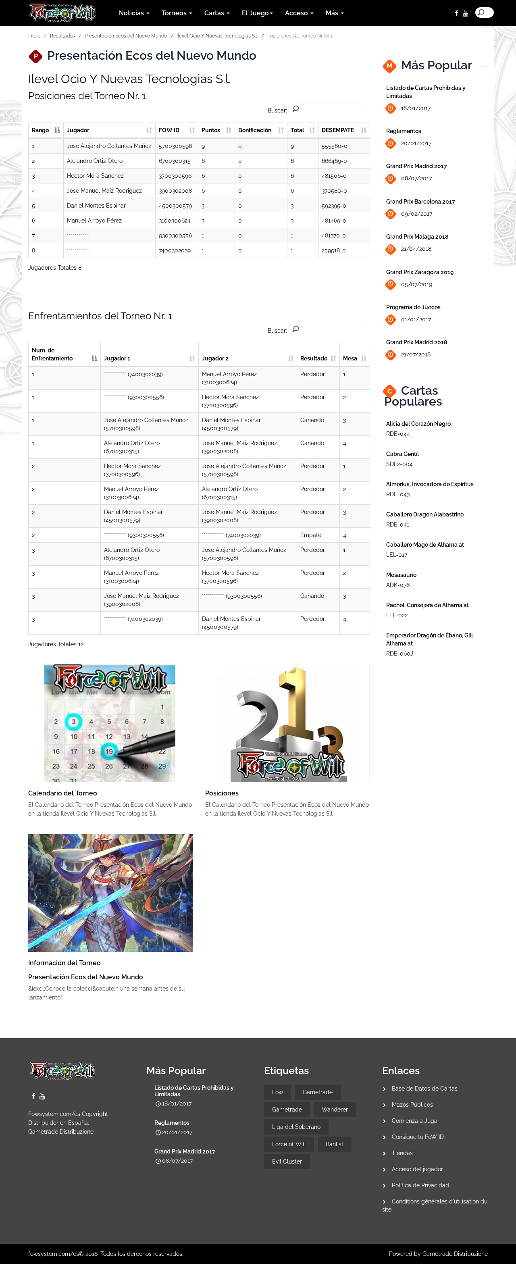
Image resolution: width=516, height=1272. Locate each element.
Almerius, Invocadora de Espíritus (430, 484)
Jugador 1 (117, 358)
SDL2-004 (399, 464)
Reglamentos (403, 131)
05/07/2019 (416, 284)
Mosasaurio (401, 575)
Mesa (350, 358)
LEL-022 (397, 615)
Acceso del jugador (417, 1169)
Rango (40, 130)
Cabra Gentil (402, 454)
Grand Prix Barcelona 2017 (420, 201)
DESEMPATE (338, 130)
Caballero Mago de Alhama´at (425, 544)
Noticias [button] (132, 13)
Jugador (78, 130)
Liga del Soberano (296, 1127)
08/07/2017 (416, 178)
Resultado (313, 358)
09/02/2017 (416, 213)
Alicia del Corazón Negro (418, 424)
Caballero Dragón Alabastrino (425, 514)
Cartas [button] (215, 13)
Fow (277, 1092)
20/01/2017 (416, 143)
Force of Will (289, 1144)
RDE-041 (397, 524)
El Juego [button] (255, 13)
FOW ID (169, 130)
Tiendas (402, 1153)
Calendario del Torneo (62, 793)
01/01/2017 (416, 319)
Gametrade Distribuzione (61, 1131)
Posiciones (222, 793)
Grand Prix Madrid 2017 (416, 166)
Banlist (334, 1144)
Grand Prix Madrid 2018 (416, 342)
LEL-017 (396, 555)
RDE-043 (398, 494)
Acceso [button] (297, 13)
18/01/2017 (416, 108)
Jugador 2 (215, 358)
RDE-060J (399, 653)
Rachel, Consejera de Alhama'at (427, 605)
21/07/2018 (416, 354)
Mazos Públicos (412, 1104)
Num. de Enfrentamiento (52, 354)
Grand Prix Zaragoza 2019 (420, 272)
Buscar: (277, 110)
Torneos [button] (175, 13)
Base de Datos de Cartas (425, 1088)
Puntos (211, 130)
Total (297, 130)
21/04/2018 (416, 249)
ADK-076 (398, 585)
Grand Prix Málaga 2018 (417, 236)
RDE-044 (398, 434)
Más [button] (333, 13)
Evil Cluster (287, 1161)
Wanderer (335, 1109)
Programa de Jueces (413, 307)
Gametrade (318, 1092)
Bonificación (254, 130)
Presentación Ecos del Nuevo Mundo (126, 36)
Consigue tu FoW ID (418, 1137)
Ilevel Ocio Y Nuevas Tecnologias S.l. (217, 36)
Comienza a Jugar (415, 1121)
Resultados (62, 36)
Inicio (34, 36)
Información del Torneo (64, 963)
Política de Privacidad (420, 1185)
